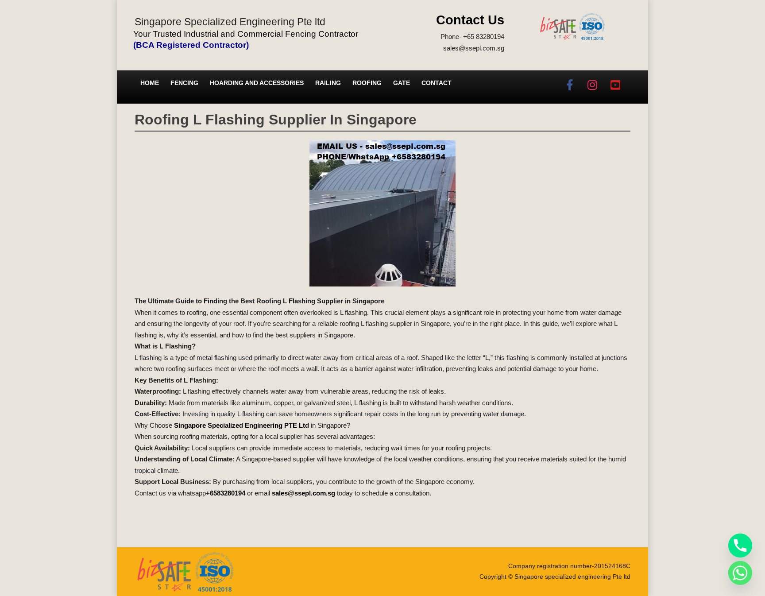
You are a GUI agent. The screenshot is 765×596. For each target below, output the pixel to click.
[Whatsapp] (740, 573)
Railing (328, 82)
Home (149, 82)
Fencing (184, 82)
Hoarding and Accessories (257, 82)
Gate (401, 82)
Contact (436, 82)
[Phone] (740, 545)
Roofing (367, 82)
